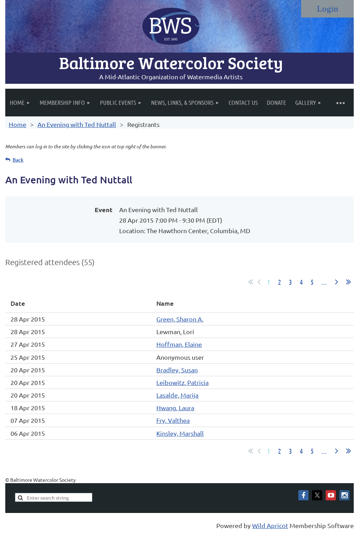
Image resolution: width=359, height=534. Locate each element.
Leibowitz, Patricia (182, 382)
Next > (336, 282)
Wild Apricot (270, 525)
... (324, 282)
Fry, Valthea (173, 420)
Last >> (348, 282)
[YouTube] (331, 495)
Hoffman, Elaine (179, 344)
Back (18, 159)
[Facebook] (303, 495)
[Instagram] (344, 495)
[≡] (340, 102)
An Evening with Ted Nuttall (77, 124)
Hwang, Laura (175, 407)
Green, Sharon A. (179, 319)
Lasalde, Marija (177, 395)
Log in (327, 9)
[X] (317, 495)
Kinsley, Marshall (180, 433)
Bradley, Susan (177, 369)
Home (17, 124)
